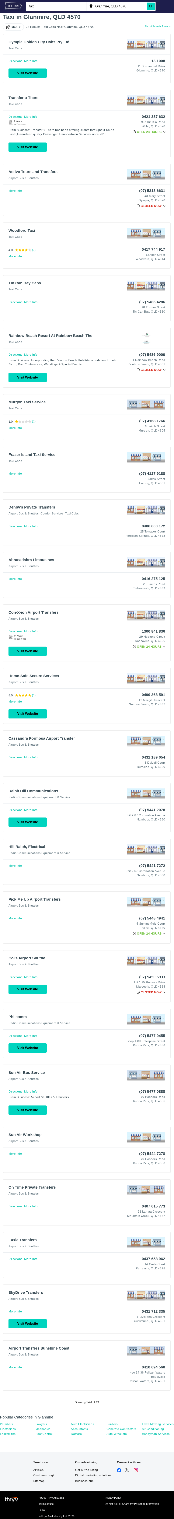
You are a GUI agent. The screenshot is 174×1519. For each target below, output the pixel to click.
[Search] (151, 6)
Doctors (76, 1433)
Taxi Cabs (15, 48)
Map (14, 27)
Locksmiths (7, 1433)
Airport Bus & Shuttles (23, 178)
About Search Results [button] (158, 26)
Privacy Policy (113, 1497)
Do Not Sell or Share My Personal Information (132, 1503)
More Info (31, 61)
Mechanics (42, 1429)
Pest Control (43, 1433)
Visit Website (27, 73)
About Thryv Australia (51, 1497)
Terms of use (46, 1503)
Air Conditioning (153, 1429)
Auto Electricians (82, 1424)
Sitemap (39, 1481)
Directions (15, 61)
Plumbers (6, 1424)
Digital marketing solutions (93, 1475)
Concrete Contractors (121, 1429)
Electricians (8, 1429)
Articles (38, 1469)
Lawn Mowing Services (158, 1424)
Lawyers (41, 1424)
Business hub (84, 1481)
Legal (42, 1510)
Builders (112, 1424)
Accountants (79, 1429)
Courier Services (52, 513)
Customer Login (44, 1475)
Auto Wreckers (117, 1433)
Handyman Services (156, 1433)
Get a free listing (86, 1469)
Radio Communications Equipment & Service (39, 797)
